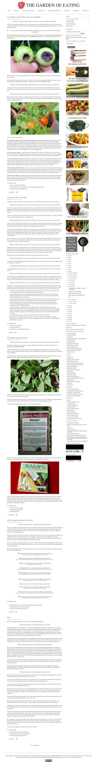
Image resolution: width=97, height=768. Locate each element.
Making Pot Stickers (71, 374)
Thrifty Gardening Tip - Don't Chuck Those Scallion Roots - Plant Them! (27, 187)
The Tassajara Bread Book (73, 408)
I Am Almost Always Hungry (73, 401)
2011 (69, 313)
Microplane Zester (71, 341)
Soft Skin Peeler (70, 352)
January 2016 (72, 303)
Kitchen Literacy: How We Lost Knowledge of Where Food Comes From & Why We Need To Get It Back (77, 438)
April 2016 (71, 286)
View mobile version (34, 745)
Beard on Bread (70, 410)
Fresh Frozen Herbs (71, 335)
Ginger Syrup (70, 336)
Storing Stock (70, 384)
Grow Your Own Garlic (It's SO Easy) (18, 608)
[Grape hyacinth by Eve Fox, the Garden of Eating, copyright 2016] (35, 579)
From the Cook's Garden (72, 416)
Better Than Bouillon (71, 333)
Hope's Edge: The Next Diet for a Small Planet (77, 441)
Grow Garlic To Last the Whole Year (18, 188)
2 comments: (11, 611)
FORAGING (67, 10)
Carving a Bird (70, 357)
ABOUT (9, 10)
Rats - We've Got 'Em (15, 327)
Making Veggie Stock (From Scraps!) (75, 378)
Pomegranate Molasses (72, 346)
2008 (69, 319)
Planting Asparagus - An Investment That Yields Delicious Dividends (26, 605)
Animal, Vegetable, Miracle (73, 433)
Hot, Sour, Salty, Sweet (72, 415)
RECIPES (16, 10)
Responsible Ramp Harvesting (17, 338)
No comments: (12, 192)
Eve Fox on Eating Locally (73, 389)
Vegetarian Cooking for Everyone (74, 418)
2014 (69, 307)
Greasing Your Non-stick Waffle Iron (75, 363)
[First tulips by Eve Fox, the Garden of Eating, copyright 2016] (35, 586)
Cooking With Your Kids (72, 361)
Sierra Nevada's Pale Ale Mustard (74, 348)
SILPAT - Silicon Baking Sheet (74, 350)
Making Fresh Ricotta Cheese (73, 369)
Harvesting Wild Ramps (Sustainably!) (75, 364)
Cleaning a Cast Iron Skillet (73, 359)
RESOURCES (85, 10)
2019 (69, 265)
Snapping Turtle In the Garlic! (17, 197)
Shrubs (68, 400)
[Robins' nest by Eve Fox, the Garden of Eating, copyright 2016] (34, 558)
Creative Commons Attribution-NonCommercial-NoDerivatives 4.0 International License (45, 757)
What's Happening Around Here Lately (20, 520)
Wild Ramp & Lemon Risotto (16, 507)
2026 (69, 255)
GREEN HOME (41, 10)
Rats (8, 617)
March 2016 (71, 299)
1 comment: (11, 332)
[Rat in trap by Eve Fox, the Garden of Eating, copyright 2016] (35, 624)
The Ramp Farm (19, 501)
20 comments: (12, 738)
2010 (69, 315)
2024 (69, 259)
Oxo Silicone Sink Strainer (73, 343)
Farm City (69, 427)
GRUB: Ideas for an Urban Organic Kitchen (76, 435)
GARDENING (76, 10)
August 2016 (72, 278)
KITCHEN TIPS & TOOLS (28, 10)
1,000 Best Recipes (71, 406)
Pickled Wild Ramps (14, 511)
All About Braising (71, 403)
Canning (69, 356)
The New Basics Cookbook (73, 413)
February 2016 (72, 301)
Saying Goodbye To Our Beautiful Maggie (20, 733)
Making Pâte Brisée (71, 373)
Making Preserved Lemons (73, 376)
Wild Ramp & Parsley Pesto (16, 509)
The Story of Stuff (71, 429)
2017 (69, 269)
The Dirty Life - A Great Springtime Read (19, 329)
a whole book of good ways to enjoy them (25, 459)
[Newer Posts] (6, 744)
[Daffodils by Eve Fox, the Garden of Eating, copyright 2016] (35, 568)
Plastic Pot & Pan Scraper (73, 345)
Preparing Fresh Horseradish (73, 381)
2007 (69, 321)
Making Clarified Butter (72, 366)
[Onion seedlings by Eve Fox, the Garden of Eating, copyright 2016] (34, 572)
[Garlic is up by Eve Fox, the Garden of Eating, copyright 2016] (35, 583)
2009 (69, 317)
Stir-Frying (69, 383)
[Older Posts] (63, 744)
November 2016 (72, 273)
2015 (69, 305)
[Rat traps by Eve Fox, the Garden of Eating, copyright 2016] (35, 671)
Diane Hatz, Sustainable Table (73, 395)
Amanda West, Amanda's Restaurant (75, 390)
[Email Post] (17, 192)
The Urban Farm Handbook (73, 422)
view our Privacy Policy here (75, 757)
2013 (69, 309)
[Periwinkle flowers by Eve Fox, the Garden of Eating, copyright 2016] (35, 596)
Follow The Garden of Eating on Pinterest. (75, 329)
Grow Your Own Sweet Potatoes (17, 185)
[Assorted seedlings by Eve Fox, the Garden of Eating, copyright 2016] (35, 553)
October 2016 (72, 274)
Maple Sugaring (70, 379)
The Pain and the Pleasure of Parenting (19, 732)
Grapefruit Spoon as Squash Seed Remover (76, 338)
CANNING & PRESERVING (54, 10)
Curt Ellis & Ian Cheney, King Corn (74, 394)
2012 (69, 311)
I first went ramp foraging (25, 345)
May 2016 (71, 284)
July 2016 (71, 280)
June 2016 (71, 282)
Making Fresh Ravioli (71, 368)
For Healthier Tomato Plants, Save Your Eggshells (24, 17)
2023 (69, 261)
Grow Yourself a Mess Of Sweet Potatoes (20, 606)
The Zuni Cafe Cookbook (72, 405)
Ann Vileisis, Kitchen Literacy (73, 392)
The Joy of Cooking (71, 411)
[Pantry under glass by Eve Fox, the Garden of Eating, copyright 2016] (35, 644)
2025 (69, 257)
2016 (69, 271)
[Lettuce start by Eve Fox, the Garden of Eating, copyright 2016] (34, 563)
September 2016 (72, 276)
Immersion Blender (71, 340)
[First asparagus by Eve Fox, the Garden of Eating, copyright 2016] (34, 524)
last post (49, 548)
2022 (69, 263)
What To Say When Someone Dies (18, 735)
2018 (69, 267)
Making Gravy (70, 371)
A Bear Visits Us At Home (16, 325)
